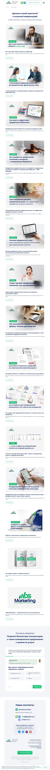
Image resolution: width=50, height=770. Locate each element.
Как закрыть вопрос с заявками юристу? (17, 573)
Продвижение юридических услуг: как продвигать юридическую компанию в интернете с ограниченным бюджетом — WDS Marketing (24, 169)
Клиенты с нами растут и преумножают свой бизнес (20, 535)
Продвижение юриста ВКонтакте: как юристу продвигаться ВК (23, 129)
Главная (7, 7)
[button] (34, 2)
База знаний (14, 7)
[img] (24, 2)
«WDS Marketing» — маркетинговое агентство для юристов (22, 612)
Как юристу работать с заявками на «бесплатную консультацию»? (24, 373)
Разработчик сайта (24, 762)
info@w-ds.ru (26, 719)
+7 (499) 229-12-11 (28, 717)
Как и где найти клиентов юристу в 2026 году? (18, 51)
